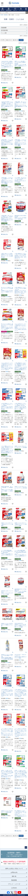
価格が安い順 (8, 40)
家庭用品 (6, 14)
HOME (1, 14)
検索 (27, 13)
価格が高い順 (15, 40)
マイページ (21, 10)
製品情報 (14, 880)
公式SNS (14, 888)
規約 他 (14, 876)
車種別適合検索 (8, 10)
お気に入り (15, 10)
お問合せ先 (14, 872)
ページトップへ (26, 847)
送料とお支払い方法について (14, 868)
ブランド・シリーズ (14, 884)
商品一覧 (2, 10)
